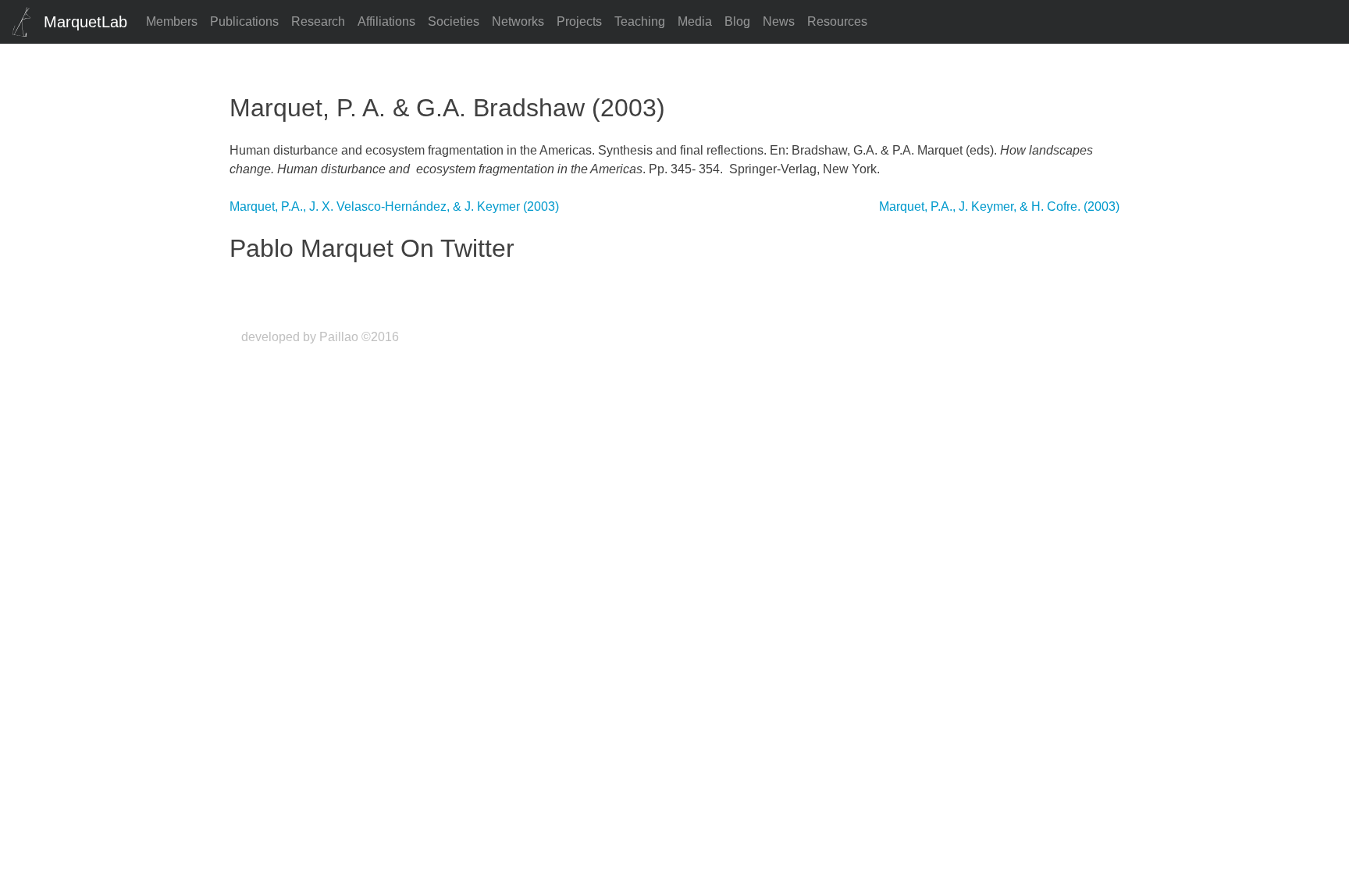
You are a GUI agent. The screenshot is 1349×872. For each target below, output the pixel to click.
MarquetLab (85, 21)
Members (172, 21)
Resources (837, 21)
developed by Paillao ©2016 (320, 336)
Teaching (639, 21)
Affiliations (386, 21)
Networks (518, 21)
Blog (737, 21)
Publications (244, 21)
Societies (453, 21)
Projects (579, 21)
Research (318, 21)
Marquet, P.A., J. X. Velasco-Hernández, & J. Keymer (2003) (394, 206)
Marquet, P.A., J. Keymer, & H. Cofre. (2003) (999, 206)
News (779, 21)
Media (695, 21)
